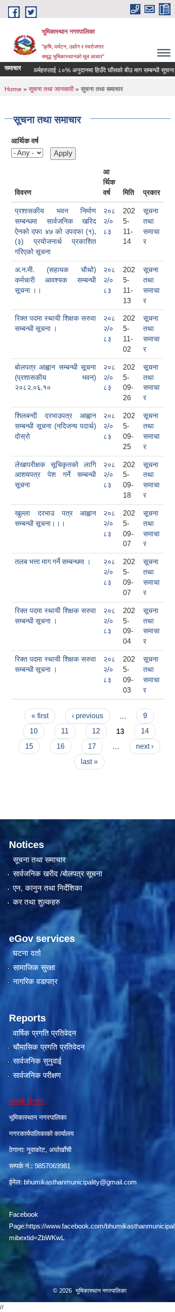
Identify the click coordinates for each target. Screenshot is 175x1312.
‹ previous (87, 716)
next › (144, 746)
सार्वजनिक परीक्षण (37, 1075)
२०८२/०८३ (109, 221)
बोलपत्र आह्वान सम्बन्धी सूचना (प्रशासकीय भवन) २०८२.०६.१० (55, 377)
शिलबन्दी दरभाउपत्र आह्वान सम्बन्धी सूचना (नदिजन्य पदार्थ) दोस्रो (55, 426)
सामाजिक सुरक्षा (34, 967)
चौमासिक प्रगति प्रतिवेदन (49, 1047)
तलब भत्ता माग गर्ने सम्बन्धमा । (53, 561)
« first (39, 716)
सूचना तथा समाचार (39, 860)
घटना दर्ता (27, 953)
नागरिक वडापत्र (35, 981)
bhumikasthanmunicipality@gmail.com (80, 1182)
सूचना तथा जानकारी (51, 89)
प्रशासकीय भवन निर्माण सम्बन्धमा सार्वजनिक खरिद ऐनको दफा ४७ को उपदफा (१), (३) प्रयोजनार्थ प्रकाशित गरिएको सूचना (55, 231)
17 (92, 746)
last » (89, 761)
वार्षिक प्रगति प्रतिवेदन (44, 1033)
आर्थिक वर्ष (25, 141)
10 (34, 731)
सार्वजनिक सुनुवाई (37, 1061)
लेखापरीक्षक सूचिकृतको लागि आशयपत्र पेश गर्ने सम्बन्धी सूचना (55, 475)
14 (145, 731)
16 (61, 746)
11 (65, 731)
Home (13, 89)
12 (96, 731)
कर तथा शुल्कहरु (36, 902)
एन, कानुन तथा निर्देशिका (47, 888)
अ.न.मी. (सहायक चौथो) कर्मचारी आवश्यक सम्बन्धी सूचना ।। (55, 280)
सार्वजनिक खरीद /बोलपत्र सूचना (57, 874)
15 (29, 746)
